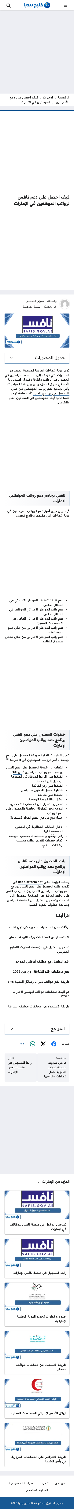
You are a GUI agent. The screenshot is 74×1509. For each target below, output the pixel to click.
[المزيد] (22, 1044)
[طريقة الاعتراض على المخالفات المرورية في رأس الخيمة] (37, 1445)
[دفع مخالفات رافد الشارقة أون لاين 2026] (37, 971)
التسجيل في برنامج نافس (51, 393)
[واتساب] (32, 1044)
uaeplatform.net (30, 882)
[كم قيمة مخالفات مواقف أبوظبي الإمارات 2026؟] (37, 994)
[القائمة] (65, 5)
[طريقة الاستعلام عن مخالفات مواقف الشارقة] (37, 1006)
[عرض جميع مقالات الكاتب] (64, 304)
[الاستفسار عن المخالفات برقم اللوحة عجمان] (37, 937)
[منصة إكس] (43, 1044)
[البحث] (8, 5)
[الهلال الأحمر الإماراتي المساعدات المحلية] (37, 1398)
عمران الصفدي (35, 301)
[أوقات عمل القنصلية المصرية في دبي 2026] (37, 927)
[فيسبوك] (53, 1044)
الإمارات (48, 97)
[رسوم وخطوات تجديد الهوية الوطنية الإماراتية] (37, 1304)
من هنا (17, 772)
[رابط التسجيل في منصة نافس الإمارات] (37, 1258)
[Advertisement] (37, 52)
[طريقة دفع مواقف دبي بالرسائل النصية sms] (37, 981)
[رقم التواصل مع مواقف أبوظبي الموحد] (37, 961)
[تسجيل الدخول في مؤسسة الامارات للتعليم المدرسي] (37, 949)
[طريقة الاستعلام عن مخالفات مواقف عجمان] (37, 1353)
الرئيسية (63, 97)
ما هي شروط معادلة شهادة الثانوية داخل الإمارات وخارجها (55, 1069)
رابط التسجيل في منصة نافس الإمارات (20, 1067)
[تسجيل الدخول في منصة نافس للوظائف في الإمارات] (37, 1212)
